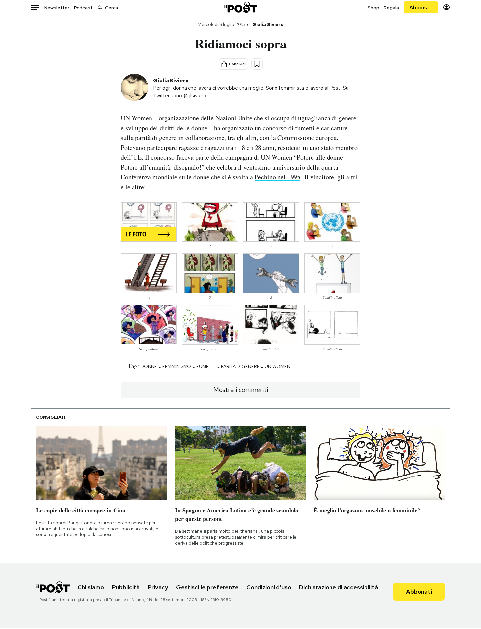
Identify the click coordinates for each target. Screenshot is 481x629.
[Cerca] (100, 7)
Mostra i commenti (240, 390)
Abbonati (421, 7)
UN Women (277, 366)
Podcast (83, 7)
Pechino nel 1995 (277, 176)
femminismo (176, 366)
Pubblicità (126, 587)
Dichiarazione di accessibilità (338, 587)
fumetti (206, 366)
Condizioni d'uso (268, 587)
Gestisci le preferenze (207, 587)
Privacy (158, 587)
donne (149, 366)
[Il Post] (240, 7)
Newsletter (56, 7)
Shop (373, 7)
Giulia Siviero (268, 24)
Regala (391, 7)
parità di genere (240, 366)
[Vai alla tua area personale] (446, 7)
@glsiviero (194, 95)
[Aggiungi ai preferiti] (257, 64)
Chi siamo (91, 587)
